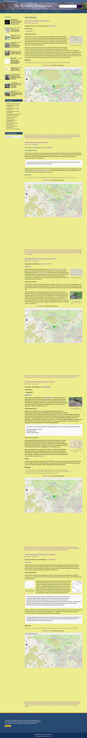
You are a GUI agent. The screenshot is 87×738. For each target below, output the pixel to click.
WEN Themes (49, 736)
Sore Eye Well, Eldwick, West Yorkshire (37, 21)
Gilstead (56, 136)
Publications (44, 11)
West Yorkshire (58, 138)
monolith (31, 705)
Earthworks (49, 703)
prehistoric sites (35, 252)
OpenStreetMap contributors (76, 101)
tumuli (66, 252)
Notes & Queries (56, 11)
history (73, 136)
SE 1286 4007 (52, 26)
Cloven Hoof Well (42, 272)
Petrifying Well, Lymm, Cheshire (13, 103)
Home (8, 11)
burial (41, 251)
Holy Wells (78, 136)
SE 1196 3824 (49, 147)
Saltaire (39, 138)
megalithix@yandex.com (12, 1)
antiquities (65, 135)
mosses (44, 377)
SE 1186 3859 (51, 559)
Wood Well (41, 456)
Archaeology (70, 135)
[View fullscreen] (27, 76)
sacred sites (34, 138)
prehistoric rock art (32, 550)
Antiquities (16, 11)
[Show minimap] (80, 99)
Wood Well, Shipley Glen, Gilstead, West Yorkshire (41, 259)
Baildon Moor (77, 135)
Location (25, 11)
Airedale (51, 135)
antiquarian (59, 135)
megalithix (36, 23)
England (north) (29, 135)
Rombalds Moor (42, 252)
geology (60, 548)
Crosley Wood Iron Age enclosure (41, 170)
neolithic (30, 252)
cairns (44, 251)
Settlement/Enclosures (38, 702)
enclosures (58, 703)
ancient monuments (61, 249)
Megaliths (27, 705)
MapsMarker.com (65, 101)
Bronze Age (37, 251)
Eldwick (37, 136)
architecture (27, 548)
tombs (63, 252)
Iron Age (78, 703)
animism (55, 135)
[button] (54, 86)
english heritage (46, 136)
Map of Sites (35, 11)
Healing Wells (36, 135)
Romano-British (44, 705)
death (47, 251)
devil (35, 548)
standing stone (62, 705)
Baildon (63, 375)
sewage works (55, 252)
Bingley (26, 136)
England (41, 136)
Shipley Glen (44, 138)
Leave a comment (67, 138)
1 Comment (65, 550)
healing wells (64, 136)
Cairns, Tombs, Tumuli (31, 249)
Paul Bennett (47, 65)
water (53, 138)
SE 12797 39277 (47, 264)
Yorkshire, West (43, 135)
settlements (56, 705)
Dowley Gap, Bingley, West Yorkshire (36, 142)
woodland (64, 377)
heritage (70, 136)
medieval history (28, 138)
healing (59, 136)
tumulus (70, 252)
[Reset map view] (27, 79)
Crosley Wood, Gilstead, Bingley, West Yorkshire (40, 554)
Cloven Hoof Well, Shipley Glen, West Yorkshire (40, 382)
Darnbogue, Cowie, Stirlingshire (13, 128)
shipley (60, 252)
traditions (49, 138)
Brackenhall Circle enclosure (55, 269)
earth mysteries (31, 136)
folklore (52, 136)
